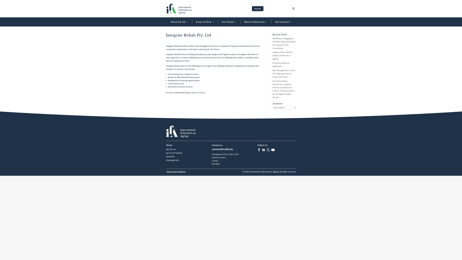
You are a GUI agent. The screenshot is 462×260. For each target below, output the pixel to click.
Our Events (228, 21)
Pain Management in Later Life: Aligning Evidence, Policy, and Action (284, 73)
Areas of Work (204, 21)
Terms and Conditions (176, 171)
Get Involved (282, 21)
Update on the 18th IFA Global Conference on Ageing (282, 55)
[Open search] (293, 8)
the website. (200, 92)
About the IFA (178, 21)
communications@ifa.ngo (222, 149)
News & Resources (254, 21)
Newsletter (170, 157)
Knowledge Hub (172, 160)
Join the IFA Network (174, 153)
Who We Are (171, 149)
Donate (257, 8)
